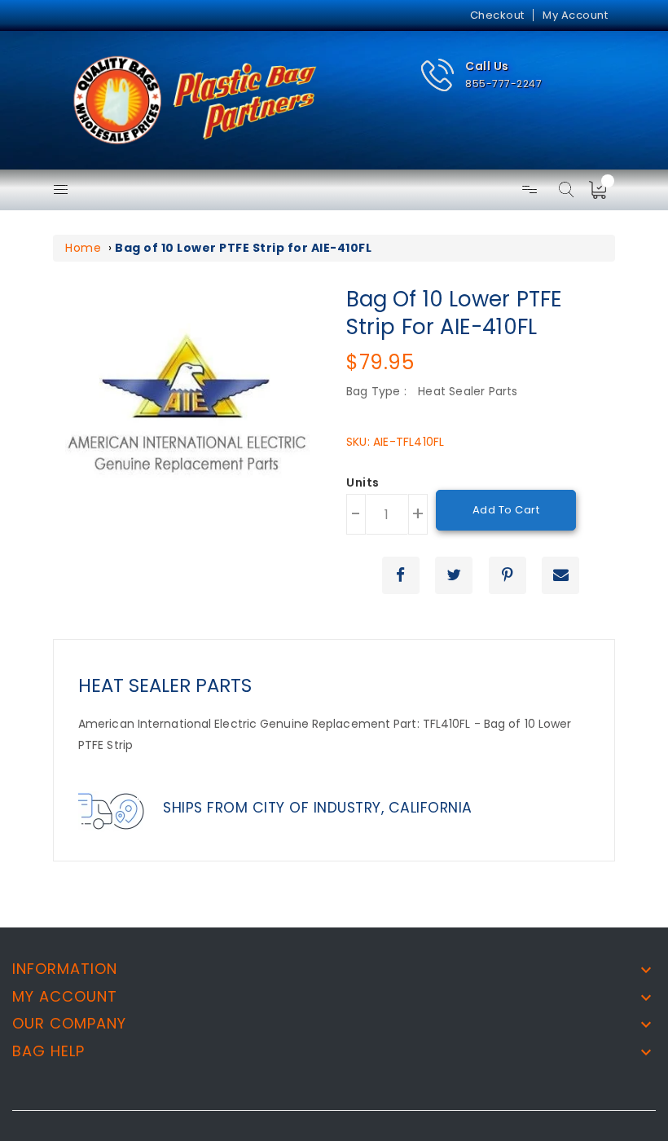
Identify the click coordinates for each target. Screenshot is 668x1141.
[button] (481, 75)
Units (363, 483)
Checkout (497, 15)
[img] (603, 190)
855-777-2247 (503, 83)
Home (83, 248)
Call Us (487, 66)
